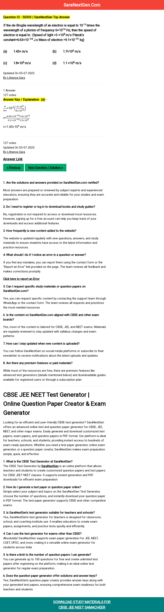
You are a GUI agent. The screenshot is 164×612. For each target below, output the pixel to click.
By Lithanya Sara (14, 78)
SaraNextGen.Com (82, 4)
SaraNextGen (50, 466)
